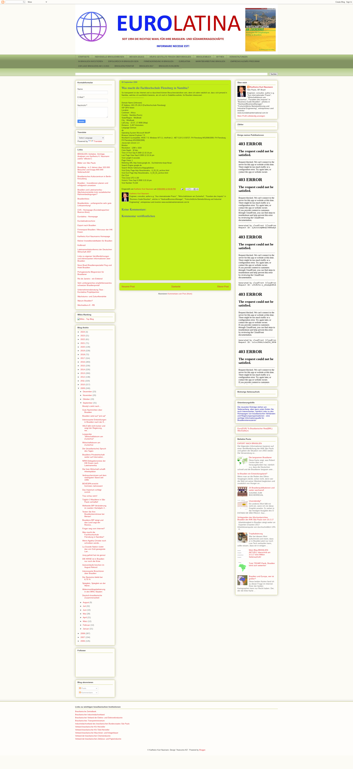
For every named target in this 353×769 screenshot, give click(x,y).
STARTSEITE (83, 57)
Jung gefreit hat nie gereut (93, 555)
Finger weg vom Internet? (93, 528)
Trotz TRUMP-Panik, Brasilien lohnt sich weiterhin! (262, 564)
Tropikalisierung (256, 534)
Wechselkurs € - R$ (86, 305)
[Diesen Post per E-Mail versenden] (186, 189)
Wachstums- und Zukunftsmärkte (91, 296)
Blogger (202, 750)
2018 (83, 354)
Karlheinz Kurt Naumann (261, 87)
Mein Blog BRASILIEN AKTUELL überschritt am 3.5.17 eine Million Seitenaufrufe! (259, 553)
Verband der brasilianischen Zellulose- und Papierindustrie (98, 739)
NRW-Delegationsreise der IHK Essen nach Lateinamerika (94, 463)
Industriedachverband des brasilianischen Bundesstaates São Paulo (102, 724)
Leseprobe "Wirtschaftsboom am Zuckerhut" (92, 436)
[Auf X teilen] (192, 189)
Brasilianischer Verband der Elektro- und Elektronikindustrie (98, 718)
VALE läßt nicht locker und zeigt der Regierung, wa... (93, 428)
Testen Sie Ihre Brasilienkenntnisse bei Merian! (93, 514)
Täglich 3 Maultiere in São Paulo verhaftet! (93, 500)
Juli (84, 606)
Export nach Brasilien (86, 225)
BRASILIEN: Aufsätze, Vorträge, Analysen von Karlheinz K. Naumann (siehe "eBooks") (93, 156)
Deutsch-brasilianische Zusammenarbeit (92, 596)
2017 (83, 358)
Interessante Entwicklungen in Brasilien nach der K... (94, 421)
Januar (86, 629)
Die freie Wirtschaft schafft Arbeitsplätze (93, 470)
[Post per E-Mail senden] (182, 189)
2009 (83, 388)
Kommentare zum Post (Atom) (180, 294)
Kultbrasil (81, 245)
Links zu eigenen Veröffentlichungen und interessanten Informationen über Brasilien (93, 258)
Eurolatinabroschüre (86, 221)
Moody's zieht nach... (91, 406)
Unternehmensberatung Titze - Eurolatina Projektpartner (90, 291)
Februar (86, 625)
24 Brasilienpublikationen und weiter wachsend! (262, 489)
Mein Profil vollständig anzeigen (251, 116)
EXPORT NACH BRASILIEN (249, 443)
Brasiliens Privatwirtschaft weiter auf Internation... (93, 456)
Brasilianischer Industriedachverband (90, 715)
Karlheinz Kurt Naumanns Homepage (93, 236)
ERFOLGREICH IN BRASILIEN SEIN (123, 61)
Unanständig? (255, 501)
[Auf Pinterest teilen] (197, 189)
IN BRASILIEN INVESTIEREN (90, 61)
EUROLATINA (184, 61)
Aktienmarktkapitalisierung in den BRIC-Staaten (93, 590)
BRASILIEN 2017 (146, 66)
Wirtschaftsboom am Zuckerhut (91, 443)
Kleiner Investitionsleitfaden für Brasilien (94, 241)
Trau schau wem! (89, 496)
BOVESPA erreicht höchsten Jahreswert (92, 484)
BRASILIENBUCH (203, 57)
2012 (83, 377)
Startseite (175, 286)
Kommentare (87, 692)
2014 (83, 369)
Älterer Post (223, 286)
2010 (83, 384)
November (88, 395)
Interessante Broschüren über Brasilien (93, 572)
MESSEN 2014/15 (136, 57)
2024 (83, 332)
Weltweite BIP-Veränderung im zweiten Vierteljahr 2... (94, 507)
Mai (85, 614)
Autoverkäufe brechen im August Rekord (93, 566)
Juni (85, 610)
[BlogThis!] (189, 189)
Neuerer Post (128, 286)
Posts (83, 688)
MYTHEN (220, 57)
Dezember (88, 391)
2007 (83, 637)
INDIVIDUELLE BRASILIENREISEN (109, 57)
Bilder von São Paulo (86, 163)
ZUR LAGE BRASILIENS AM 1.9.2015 (93, 66)
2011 (83, 381)
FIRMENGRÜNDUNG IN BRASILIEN (158, 61)
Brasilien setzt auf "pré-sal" (94, 416)
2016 (83, 362)
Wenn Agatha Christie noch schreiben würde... (94, 542)
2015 (83, 366)
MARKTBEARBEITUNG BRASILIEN (210, 61)
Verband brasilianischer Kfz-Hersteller (90, 727)
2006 (83, 641)
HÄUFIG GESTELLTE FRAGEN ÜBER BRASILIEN (170, 57)
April (85, 617)
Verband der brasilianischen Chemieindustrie (92, 736)
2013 (83, 373)
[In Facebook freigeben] (194, 189)
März (85, 621)
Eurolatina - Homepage (87, 216)
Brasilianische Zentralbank (85, 711)
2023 (83, 335)
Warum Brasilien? (85, 301)
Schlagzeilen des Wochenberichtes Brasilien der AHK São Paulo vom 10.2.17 (255, 518)
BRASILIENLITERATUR (124, 66)
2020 (83, 347)
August (86, 602)
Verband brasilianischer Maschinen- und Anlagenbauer (96, 733)
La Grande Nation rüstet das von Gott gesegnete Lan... (93, 549)
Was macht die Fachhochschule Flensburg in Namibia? (155, 88)
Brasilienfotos (83, 199)
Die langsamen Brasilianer (260, 457)
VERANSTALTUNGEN (238, 57)
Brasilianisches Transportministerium (90, 721)
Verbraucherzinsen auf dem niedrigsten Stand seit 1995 (94, 477)
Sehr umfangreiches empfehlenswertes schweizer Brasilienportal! (94, 284)
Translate (98, 141)
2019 (83, 350)
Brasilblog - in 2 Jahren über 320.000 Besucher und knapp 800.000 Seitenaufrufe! (93, 169)
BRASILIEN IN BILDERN (169, 66)
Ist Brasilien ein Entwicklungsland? (252, 474)
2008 (83, 633)
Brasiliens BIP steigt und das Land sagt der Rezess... (92, 522)
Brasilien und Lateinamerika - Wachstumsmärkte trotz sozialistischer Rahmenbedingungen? (94, 192)
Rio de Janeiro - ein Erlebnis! (90, 279)
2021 (83, 343)
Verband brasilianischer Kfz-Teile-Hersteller (92, 730)
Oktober (86, 399)
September (88, 403)
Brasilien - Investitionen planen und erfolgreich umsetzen (92, 184)
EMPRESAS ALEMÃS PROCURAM (245, 61)
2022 (83, 339)
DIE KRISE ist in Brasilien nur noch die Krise (93, 560)
